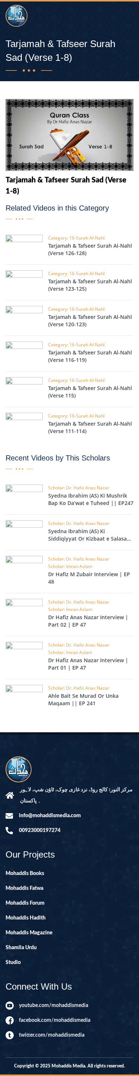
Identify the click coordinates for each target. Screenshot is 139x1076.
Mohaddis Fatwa (24, 888)
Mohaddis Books (25, 873)
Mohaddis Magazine (29, 932)
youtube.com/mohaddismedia (53, 1005)
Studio (13, 962)
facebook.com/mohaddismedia (54, 1020)
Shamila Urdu (21, 947)
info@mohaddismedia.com (50, 815)
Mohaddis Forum (25, 903)
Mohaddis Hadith (26, 918)
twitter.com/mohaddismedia (52, 1035)
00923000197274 (39, 830)
